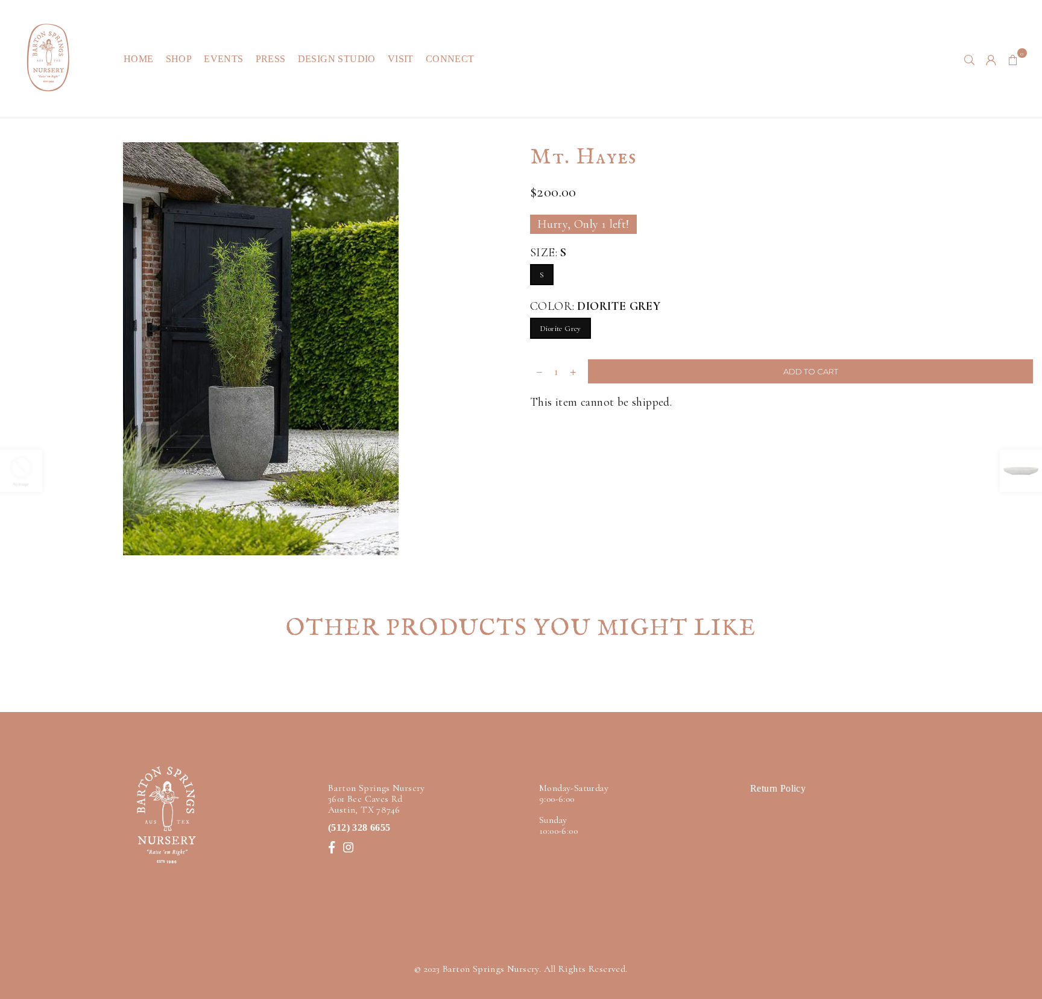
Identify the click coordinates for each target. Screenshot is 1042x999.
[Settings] (991, 59)
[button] (1013, 59)
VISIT (401, 59)
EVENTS (223, 59)
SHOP (179, 59)
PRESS (271, 59)
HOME (139, 59)
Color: (595, 306)
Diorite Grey (560, 328)
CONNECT (450, 59)
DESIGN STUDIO (337, 59)
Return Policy (778, 788)
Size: (548, 252)
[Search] (969, 59)
